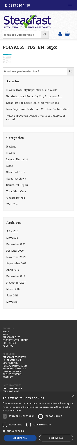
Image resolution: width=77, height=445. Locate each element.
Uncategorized (15, 197)
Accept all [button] (20, 437)
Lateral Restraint (17, 159)
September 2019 (16, 263)
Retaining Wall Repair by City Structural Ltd (34, 96)
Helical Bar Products (15, 366)
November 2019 (16, 257)
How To (11, 153)
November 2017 (16, 282)
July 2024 (12, 231)
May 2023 (12, 237)
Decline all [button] (56, 437)
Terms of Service (12, 388)
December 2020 (15, 244)
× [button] (73, 395)
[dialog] (38, 418)
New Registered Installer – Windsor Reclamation (37, 109)
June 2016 (12, 295)
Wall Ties (12, 204)
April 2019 (12, 270)
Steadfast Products (14, 357)
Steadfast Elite (15, 172)
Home (6, 331)
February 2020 (15, 250)
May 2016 (12, 302)
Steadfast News (16, 178)
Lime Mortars (10, 363)
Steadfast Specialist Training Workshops (32, 102)
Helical (11, 146)
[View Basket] (67, 33)
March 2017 (13, 289)
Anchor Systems (12, 374)
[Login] (60, 33)
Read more (15, 410)
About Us (8, 346)
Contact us (9, 343)
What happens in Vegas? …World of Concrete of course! (35, 117)
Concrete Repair (12, 371)
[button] (38, 431)
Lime (9, 165)
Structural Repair (17, 185)
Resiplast (8, 377)
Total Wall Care (16, 191)
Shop (5, 334)
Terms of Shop (11, 391)
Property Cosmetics (14, 368)
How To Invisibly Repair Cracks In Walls (31, 90)
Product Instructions (15, 340)
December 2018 (15, 276)
